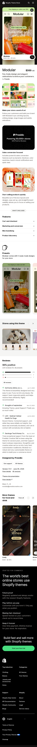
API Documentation (8, 701)
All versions (16, 471)
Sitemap (5, 739)
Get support (8, 463)
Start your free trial (18, 648)
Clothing (5, 672)
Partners (22, 701)
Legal (21, 705)
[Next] (33, 323)
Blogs (4, 709)
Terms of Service (8, 725)
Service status (24, 709)
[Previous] (28, 323)
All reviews (7, 382)
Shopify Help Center (9, 698)
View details (6, 471)
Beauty (4, 676)
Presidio (7, 79)
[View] (16, 340)
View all (21, 498)
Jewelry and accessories (6, 680)
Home (4, 685)
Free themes (23, 676)
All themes (19, 463)
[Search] (28, 2)
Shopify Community (9, 705)
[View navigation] (33, 2)
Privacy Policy (7, 730)
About (21, 698)
